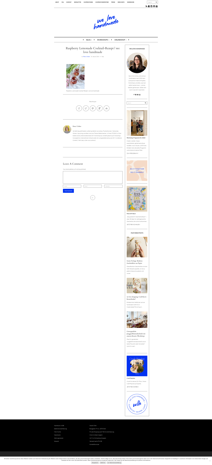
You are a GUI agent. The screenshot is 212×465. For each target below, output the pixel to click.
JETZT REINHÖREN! (133, 387)
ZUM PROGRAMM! (132, 153)
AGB (62, 425)
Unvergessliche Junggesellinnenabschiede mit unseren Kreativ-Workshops (136, 333)
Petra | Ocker (86, 56)
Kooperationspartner (102, 2)
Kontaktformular (94, 444)
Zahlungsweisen (58, 438)
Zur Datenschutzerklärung (114, 462)
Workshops (102, 40)
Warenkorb (130, 2)
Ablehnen (102, 462)
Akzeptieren (95, 462)
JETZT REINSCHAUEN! (133, 224)
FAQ (63, 2)
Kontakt (68, 2)
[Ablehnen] (210, 461)
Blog (88, 40)
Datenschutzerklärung (60, 428)
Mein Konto (121, 2)
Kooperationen (88, 2)
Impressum (57, 425)
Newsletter (77, 2)
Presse (113, 2)
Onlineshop (119, 40)
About (57, 2)
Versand (56, 441)
